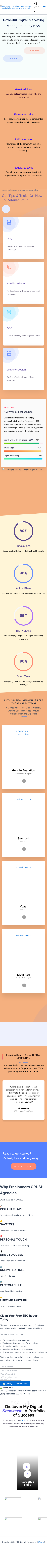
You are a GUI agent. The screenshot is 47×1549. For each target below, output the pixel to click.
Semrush (23, 838)
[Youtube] (24, 781)
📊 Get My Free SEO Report (15, 1384)
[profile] (23, 767)
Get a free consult (23, 1166)
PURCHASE (34, 50)
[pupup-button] (26, 1466)
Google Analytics (23, 770)
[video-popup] (6, 209)
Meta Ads (23, 974)
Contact (13, 58)
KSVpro (36, 7)
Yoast (23, 906)
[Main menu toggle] (44, 7)
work (24, 1420)
